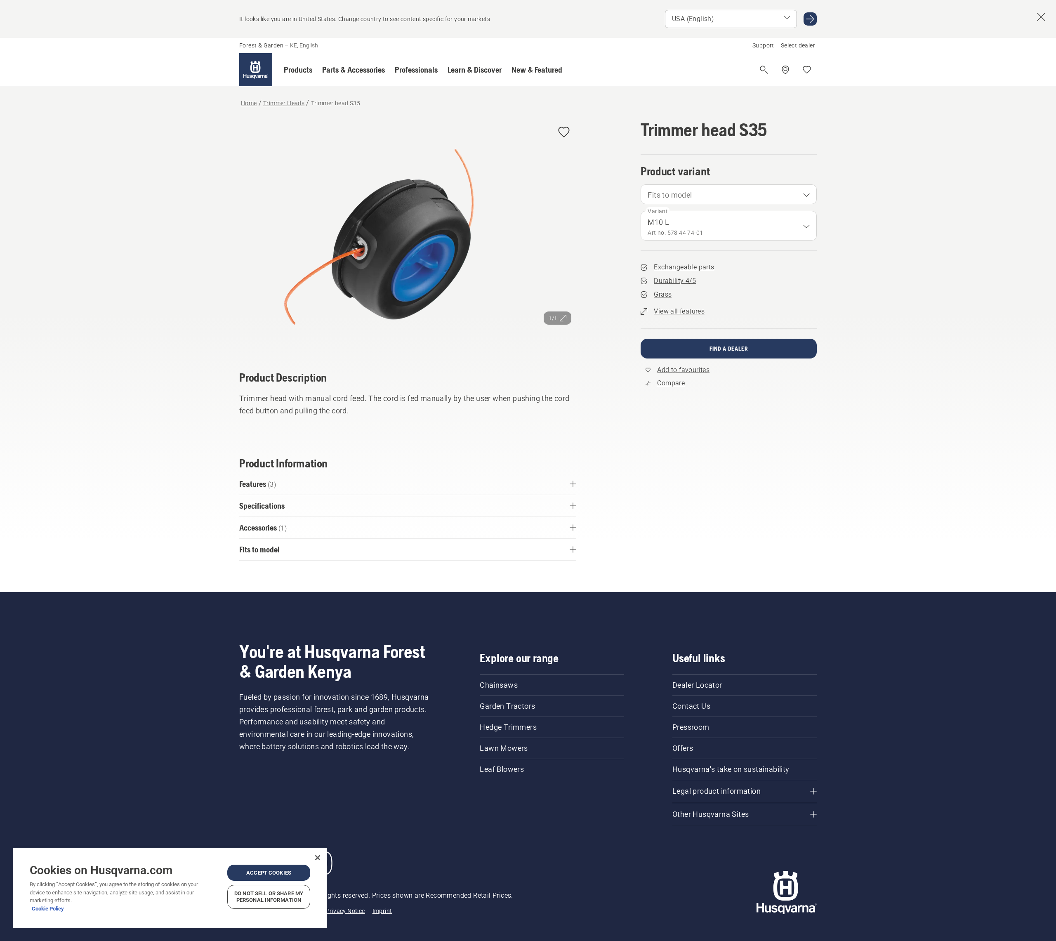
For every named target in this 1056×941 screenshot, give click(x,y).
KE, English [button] (304, 45)
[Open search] (764, 70)
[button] (298, 69)
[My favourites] (807, 70)
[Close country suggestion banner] (1041, 17)
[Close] (317, 857)
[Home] (255, 69)
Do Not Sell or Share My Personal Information (268, 896)
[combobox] (729, 194)
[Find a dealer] (785, 70)
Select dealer (798, 45)
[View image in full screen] (407, 234)
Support (763, 45)
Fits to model (670, 195)
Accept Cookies (268, 873)
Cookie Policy (48, 909)
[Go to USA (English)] (810, 19)
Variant (658, 211)
